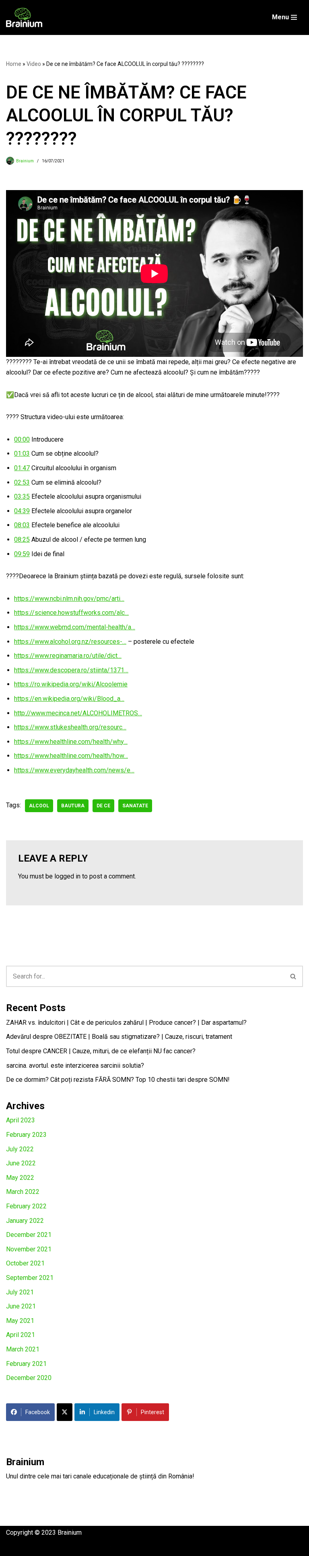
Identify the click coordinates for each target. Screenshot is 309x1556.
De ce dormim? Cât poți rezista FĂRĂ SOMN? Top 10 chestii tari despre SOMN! (118, 1079)
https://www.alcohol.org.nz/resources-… (70, 641)
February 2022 (26, 1206)
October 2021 (25, 1263)
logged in (67, 876)
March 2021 (22, 1349)
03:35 (22, 496)
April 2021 (20, 1335)
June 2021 (21, 1306)
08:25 (22, 539)
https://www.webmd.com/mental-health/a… (74, 627)
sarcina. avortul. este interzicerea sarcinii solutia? (75, 1065)
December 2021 (29, 1235)
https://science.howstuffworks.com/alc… (71, 612)
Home (13, 64)
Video (34, 64)
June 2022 (21, 1163)
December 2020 (29, 1378)
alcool (39, 806)
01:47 (22, 468)
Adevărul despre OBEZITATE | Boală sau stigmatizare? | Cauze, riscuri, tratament (119, 1036)
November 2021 (29, 1249)
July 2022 (20, 1149)
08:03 (22, 525)
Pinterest (152, 1412)
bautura (72, 806)
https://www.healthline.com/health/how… (71, 756)
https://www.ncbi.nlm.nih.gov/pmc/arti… (69, 598)
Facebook (37, 1412)
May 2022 (20, 1177)
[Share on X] (64, 1412)
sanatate (135, 806)
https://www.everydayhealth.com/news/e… (74, 770)
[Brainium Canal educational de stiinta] (24, 17)
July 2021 (20, 1292)
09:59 (22, 554)
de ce (103, 806)
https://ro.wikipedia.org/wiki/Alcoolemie (71, 684)
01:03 (22, 453)
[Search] (293, 976)
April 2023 (20, 1120)
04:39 (22, 511)
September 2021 (30, 1278)
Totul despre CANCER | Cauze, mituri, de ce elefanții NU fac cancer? (101, 1051)
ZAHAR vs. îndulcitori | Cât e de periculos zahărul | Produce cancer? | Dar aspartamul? (126, 1022)
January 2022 (25, 1220)
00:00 (22, 439)
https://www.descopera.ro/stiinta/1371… (71, 670)
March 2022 (22, 1192)
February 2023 (26, 1134)
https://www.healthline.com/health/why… (71, 741)
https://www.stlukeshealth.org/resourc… (70, 727)
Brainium (25, 161)
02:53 (22, 482)
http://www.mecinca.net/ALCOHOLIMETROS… (78, 713)
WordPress (217, 1548)
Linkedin (104, 1412)
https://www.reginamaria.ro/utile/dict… (68, 655)
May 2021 (20, 1321)
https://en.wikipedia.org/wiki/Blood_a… (69, 698)
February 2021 (26, 1364)
